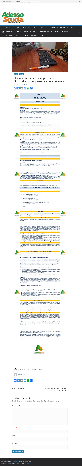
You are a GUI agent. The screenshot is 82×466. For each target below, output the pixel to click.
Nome (14, 428)
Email (14, 435)
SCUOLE (34, 27)
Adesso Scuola (28, 84)
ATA (17, 27)
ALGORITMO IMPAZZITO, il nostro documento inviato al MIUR (55, 390)
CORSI (18, 35)
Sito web (14, 443)
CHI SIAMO (34, 35)
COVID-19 (18, 31)
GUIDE (56, 31)
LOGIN (42, 35)
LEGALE (35, 31)
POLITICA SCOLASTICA (46, 31)
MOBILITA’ (63, 27)
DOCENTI (8, 27)
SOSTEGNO (53, 27)
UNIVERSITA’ (44, 27)
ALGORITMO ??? (19, 388)
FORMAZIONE (10, 35)
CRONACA (73, 27)
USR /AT (24, 35)
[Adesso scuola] (3, 31)
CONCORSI (25, 27)
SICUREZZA (65, 31)
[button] (12, 28)
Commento (16, 406)
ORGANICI (26, 31)
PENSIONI (9, 31)
